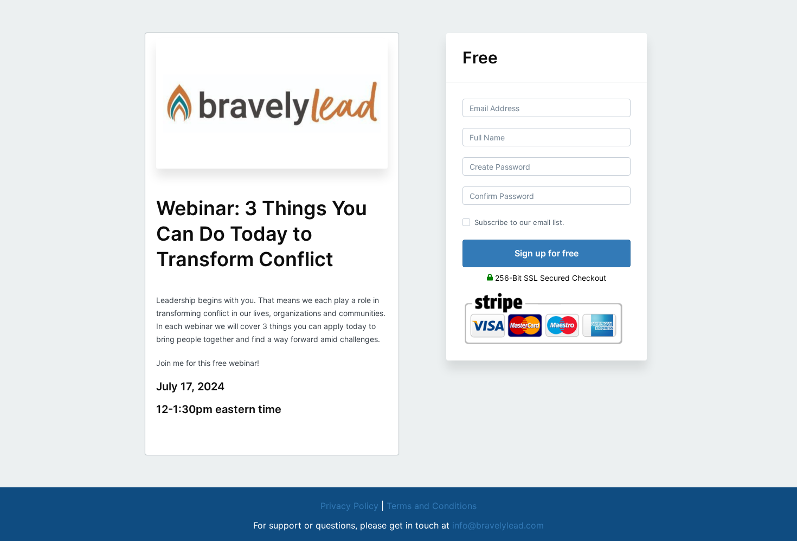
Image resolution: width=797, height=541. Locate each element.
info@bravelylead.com (498, 525)
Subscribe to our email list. (519, 222)
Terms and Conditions (432, 505)
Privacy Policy (349, 505)
